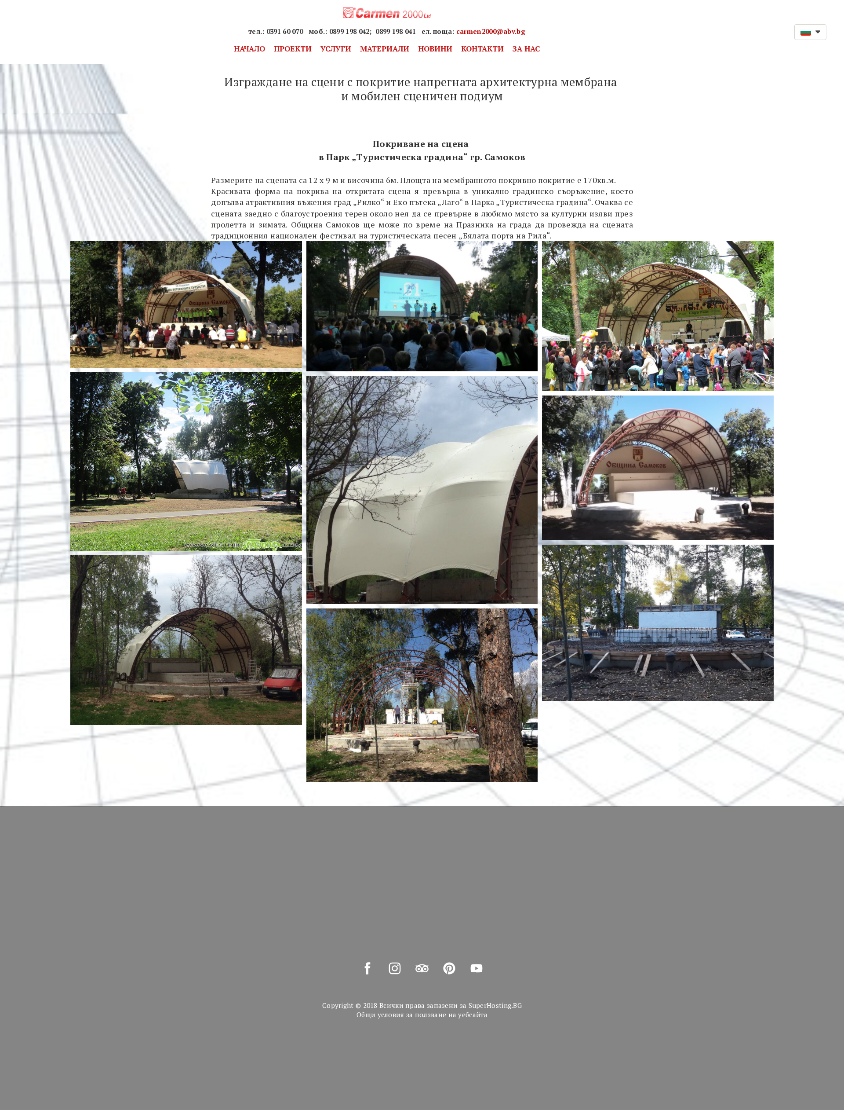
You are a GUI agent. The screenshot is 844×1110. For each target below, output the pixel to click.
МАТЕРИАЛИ (384, 49)
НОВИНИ (435, 49)
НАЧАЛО (249, 49)
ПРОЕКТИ (293, 49)
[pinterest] (449, 968)
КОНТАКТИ (482, 49)
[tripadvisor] (422, 968)
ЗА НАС (526, 49)
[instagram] (394, 968)
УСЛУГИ (335, 49)
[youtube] (476, 968)
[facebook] (367, 968)
